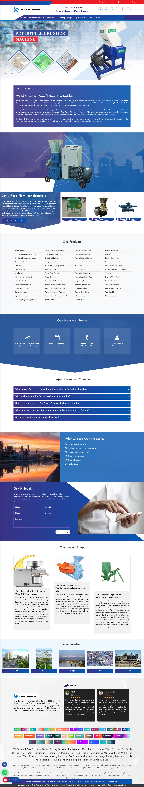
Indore (128, 671)
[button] (11, 50)
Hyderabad (118, 736)
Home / (28, 781)
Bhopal (100, 671)
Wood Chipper (20, 250)
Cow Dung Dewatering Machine (26, 258)
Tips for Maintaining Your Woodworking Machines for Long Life (70, 588)
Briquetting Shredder (82, 281)
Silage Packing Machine (23, 285)
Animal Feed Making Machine (55, 288)
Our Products (49, 18)
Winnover (108, 273)
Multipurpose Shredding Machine (56, 262)
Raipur (33, 729)
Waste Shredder (50, 269)
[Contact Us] (4, 765)
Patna (17, 729)
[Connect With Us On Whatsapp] (128, 9)
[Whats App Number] (4, 772)
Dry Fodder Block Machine (73, 219)
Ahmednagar (29, 736)
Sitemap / (79, 781)
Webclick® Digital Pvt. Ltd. (91, 785)
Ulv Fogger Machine (22, 292)
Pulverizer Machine (111, 250)
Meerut (49, 742)
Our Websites (95, 18)
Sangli (71, 736)
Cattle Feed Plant (81, 269)
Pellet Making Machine (53, 254)
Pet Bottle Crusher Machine (24, 281)
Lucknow (41, 742)
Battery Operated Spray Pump (116, 269)
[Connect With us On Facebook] (100, 9)
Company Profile (35, 18)
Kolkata (58, 742)
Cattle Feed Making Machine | (131, 2)
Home (23, 18)
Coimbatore (107, 736)
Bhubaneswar (82, 742)
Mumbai (49, 736)
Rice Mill (108, 254)
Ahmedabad (49, 729)
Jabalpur (126, 729)
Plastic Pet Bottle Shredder (54, 281)
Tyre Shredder (110, 292)
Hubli (103, 742)
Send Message (63, 532)
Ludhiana (89, 736)
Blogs (69, 18)
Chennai (98, 736)
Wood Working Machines (113, 266)
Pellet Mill (18, 266)
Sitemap (61, 18)
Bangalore (18, 736)
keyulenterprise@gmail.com (72, 11)
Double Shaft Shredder (127, 219)
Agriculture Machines (22, 296)
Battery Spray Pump (112, 258)
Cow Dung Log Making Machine (26, 300)
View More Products (14, 221)
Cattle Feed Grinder (52, 273)
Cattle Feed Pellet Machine (54, 250)
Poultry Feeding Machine (83, 258)
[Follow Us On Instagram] (117, 9)
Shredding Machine (51, 258)
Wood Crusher (19, 273)
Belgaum (111, 742)
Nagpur (57, 736)
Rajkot (73, 729)
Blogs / (71, 781)
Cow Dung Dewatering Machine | (107, 2)
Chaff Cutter (79, 300)
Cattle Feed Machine (22, 288)
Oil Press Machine (81, 296)
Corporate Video (112, 781)
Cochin (73, 742)
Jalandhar (79, 736)
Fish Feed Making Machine (24, 277)
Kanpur (32, 742)
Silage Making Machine (83, 262)
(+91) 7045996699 (72, 8)
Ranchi (72, 671)
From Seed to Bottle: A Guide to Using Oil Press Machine (30, 592)
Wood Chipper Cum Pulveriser (55, 292)
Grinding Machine (81, 288)
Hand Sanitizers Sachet (113, 262)
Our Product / (51, 781)
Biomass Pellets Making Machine (56, 285)
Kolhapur (40, 736)
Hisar (15, 671)
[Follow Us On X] (106, 9)
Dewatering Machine (22, 262)
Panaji (40, 729)
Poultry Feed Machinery (83, 254)
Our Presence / (62, 781)
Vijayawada (94, 742)
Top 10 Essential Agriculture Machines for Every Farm (108, 596)
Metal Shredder (110, 296)
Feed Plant (79, 266)
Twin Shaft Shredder (100, 219)
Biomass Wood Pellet (112, 277)
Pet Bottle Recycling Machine (55, 266)
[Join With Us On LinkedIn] (112, 9)
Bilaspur (25, 729)
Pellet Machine (20, 269)
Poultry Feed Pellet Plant (83, 277)
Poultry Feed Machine (82, 273)
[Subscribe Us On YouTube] (123, 9)
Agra (127, 736)
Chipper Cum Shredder (83, 250)
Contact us (82, 18)
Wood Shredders (50, 277)
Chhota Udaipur (62, 729)
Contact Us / (88, 781)
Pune (64, 736)
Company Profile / (38, 781)
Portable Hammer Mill (82, 285)
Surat (80, 729)
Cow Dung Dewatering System (25, 254)
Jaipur (65, 742)
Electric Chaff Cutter (82, 292)
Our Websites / (99, 781)
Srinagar (43, 671)
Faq (75, 18)
